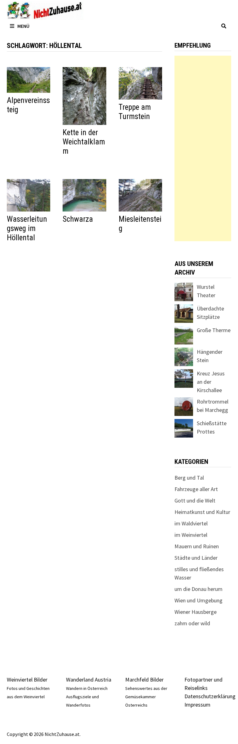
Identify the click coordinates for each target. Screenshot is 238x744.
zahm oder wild (192, 623)
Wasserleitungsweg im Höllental (27, 228)
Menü (23, 26)
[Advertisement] (202, 148)
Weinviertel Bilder (27, 679)
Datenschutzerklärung (210, 696)
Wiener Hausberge (195, 611)
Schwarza (78, 219)
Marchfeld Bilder (144, 679)
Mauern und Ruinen (196, 546)
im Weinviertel (190, 534)
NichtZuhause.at (62, 734)
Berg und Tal (189, 477)
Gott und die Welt (194, 500)
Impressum (197, 704)
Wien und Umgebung (198, 600)
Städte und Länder (196, 557)
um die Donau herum (198, 588)
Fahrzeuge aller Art (196, 489)
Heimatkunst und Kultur (202, 511)
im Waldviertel (191, 523)
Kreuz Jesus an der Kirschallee (211, 382)
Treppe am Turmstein (135, 112)
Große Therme (214, 330)
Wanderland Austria (88, 679)
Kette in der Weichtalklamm (84, 142)
